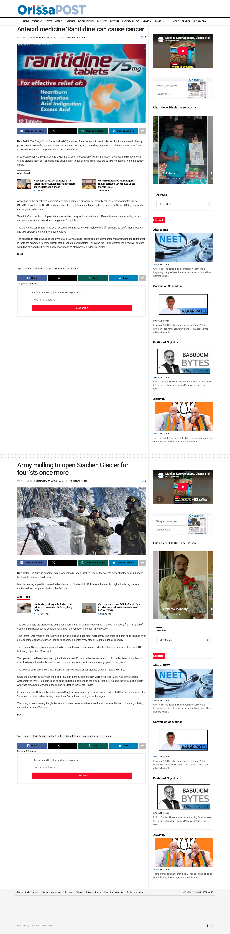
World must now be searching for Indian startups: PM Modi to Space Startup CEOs (116, 183)
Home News (74, 481)
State (48, 21)
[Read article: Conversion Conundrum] (184, 304)
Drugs (49, 269)
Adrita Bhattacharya (175, 173)
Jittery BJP (160, 398)
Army (27, 736)
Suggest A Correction (27, 283)
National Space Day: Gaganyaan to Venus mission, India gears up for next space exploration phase (54, 183)
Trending (37, 21)
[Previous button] (155, 150)
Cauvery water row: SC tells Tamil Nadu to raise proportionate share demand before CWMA (119, 607)
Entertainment (131, 21)
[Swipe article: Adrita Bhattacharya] (183, 150)
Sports (146, 21)
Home (26, 21)
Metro (58, 21)
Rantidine (73, 269)
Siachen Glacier (91, 736)
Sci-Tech (81, 37)
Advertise (119, 892)
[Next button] (210, 150)
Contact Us (132, 892)
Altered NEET (161, 229)
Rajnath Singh (73, 736)
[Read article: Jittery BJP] (184, 416)
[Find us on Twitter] (211, 926)
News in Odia (200, 21)
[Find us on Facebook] (207, 926)
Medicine (59, 269)
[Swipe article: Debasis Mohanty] (183, 585)
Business (102, 21)
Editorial (79, 892)
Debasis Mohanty (173, 609)
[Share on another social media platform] (142, 131)
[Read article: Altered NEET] (184, 247)
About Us (108, 892)
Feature (115, 21)
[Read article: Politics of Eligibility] (184, 360)
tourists (107, 736)
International (86, 21)
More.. (158, 21)
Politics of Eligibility (165, 342)
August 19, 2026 (162, 434)
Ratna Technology (204, 892)
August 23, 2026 (162, 321)
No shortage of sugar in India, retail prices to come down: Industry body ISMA (53, 607)
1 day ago (39, 191)
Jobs (141, 892)
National (70, 21)
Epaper (186, 21)
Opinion (89, 892)
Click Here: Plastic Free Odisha (174, 107)
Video (176, 21)
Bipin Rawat (39, 736)
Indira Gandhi (55, 736)
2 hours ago (105, 614)
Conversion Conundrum (168, 286)
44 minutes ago (42, 614)
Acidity (27, 269)
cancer (38, 269)
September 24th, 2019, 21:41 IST (50, 37)
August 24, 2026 (162, 265)
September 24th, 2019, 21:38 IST (50, 481)
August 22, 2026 (162, 377)
